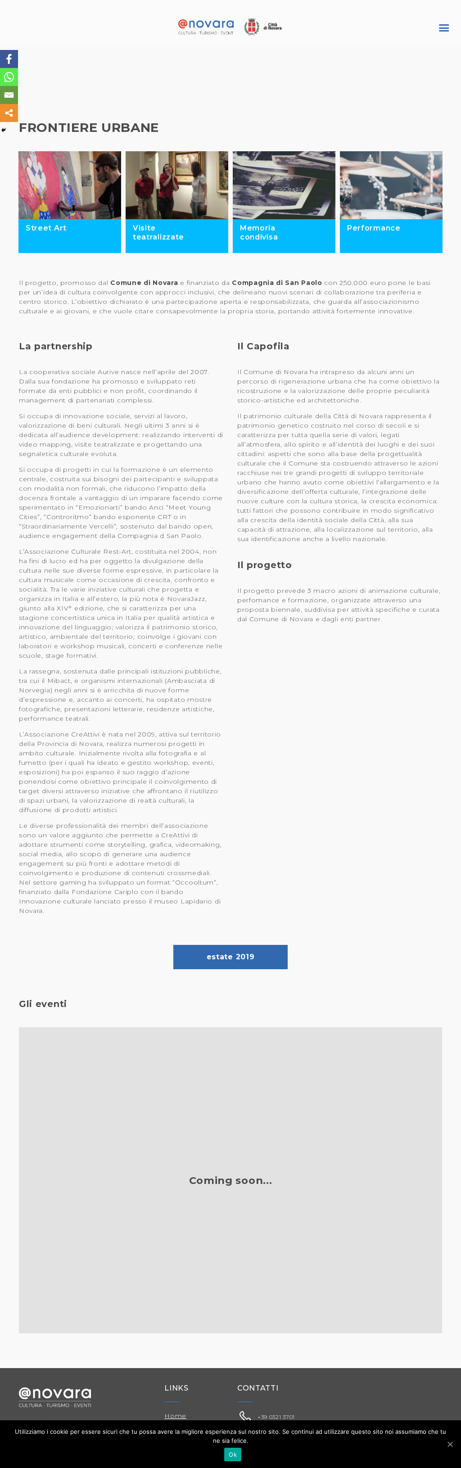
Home (175, 1416)
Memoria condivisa (259, 232)
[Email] (9, 95)
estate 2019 (231, 957)
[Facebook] (9, 59)
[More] (9, 113)
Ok (233, 1454)
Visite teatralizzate (158, 232)
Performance (374, 228)
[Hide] (3, 130)
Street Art (46, 228)
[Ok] (449, 1444)
